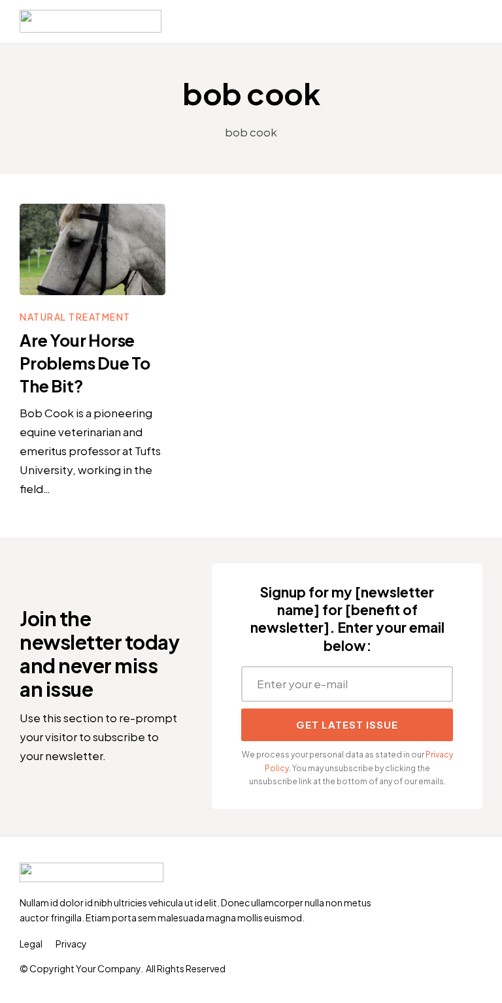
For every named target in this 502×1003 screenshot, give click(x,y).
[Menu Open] (328, 21)
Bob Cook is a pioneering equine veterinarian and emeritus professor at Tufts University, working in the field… (90, 451)
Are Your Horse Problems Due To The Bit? (85, 363)
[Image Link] (92, 249)
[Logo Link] (90, 21)
